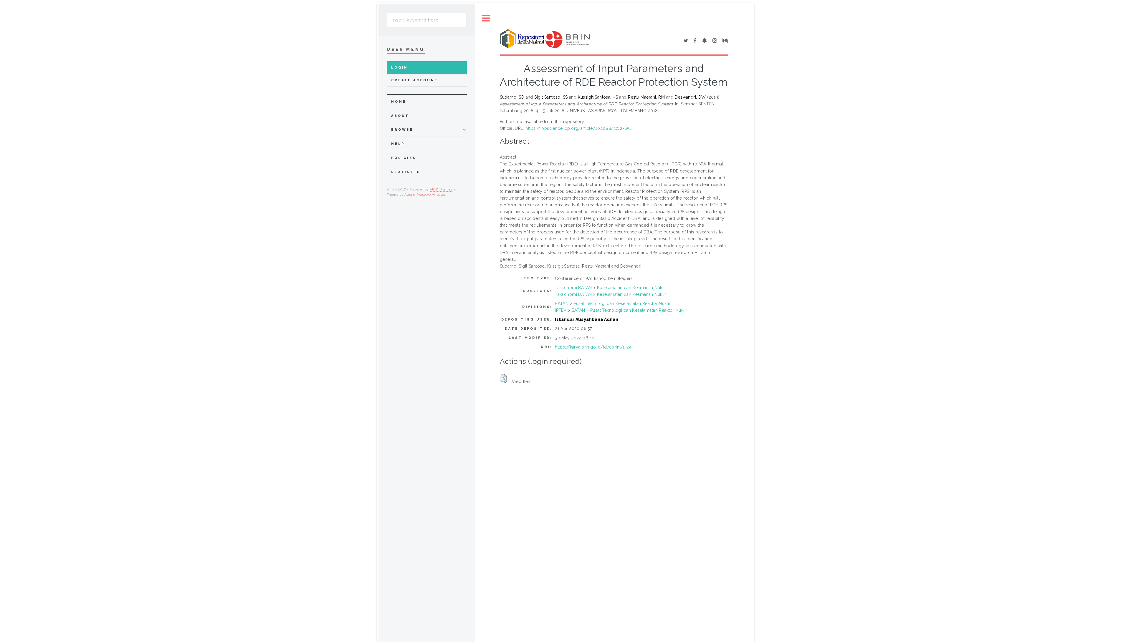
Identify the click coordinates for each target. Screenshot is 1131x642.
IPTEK (560, 310)
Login (399, 67)
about (400, 116)
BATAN (561, 303)
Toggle (486, 18)
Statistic (405, 172)
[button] (503, 378)
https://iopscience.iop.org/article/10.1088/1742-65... (578, 128)
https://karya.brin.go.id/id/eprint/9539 (594, 347)
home (398, 102)
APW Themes (441, 189)
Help (397, 144)
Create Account (415, 80)
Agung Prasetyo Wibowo (424, 195)
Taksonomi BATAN (573, 287)
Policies (403, 158)
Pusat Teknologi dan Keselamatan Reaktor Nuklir (622, 303)
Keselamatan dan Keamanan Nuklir (631, 287)
